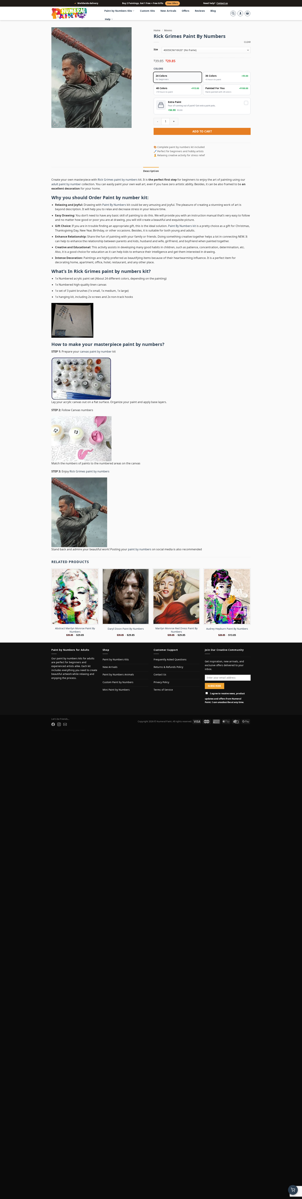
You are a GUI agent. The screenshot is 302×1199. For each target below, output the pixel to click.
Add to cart (202, 131)
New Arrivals (168, 10)
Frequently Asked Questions (170, 659)
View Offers (172, 3)
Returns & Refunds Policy (168, 667)
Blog (213, 10)
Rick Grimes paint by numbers (118, 180)
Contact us (222, 3)
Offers (185, 10)
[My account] (240, 13)
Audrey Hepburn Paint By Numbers (227, 628)
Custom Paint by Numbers (118, 682)
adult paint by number (66, 184)
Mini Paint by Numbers (116, 689)
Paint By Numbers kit (182, 226)
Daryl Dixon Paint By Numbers (126, 628)
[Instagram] (59, 724)
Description (151, 171)
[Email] (65, 724)
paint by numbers (142, 344)
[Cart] (247, 13)
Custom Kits (147, 10)
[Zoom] (56, 123)
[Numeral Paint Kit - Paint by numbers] (74, 13)
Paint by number (121, 197)
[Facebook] (53, 724)
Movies (168, 30)
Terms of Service (163, 689)
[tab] (151, 171)
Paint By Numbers (114, 205)
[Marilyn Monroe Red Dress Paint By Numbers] (176, 596)
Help (108, 19)
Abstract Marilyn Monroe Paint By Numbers (75, 630)
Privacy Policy (161, 682)
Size (156, 49)
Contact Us (160, 674)
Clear (247, 42)
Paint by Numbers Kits (118, 10)
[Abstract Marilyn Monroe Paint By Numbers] (75, 596)
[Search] (233, 13)
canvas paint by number (96, 351)
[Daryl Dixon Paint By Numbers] (125, 596)
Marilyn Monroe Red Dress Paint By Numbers (176, 630)
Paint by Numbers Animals (118, 674)
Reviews (200, 10)
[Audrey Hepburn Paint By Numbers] (227, 596)
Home (157, 30)
